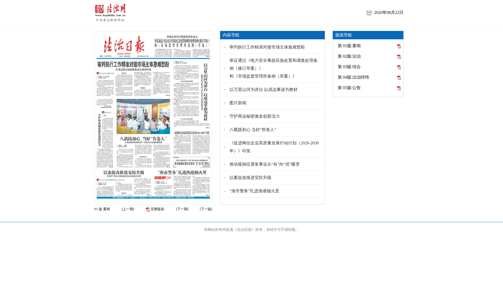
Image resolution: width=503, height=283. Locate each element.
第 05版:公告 (349, 87)
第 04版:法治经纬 (353, 77)
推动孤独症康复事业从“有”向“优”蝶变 (264, 164)
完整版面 (157, 209)
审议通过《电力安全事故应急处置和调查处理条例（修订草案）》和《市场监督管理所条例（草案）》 (273, 68)
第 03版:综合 (349, 66)
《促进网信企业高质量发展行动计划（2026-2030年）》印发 (274, 147)
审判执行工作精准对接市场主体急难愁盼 (267, 47)
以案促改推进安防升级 (250, 177)
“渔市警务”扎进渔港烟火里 (254, 191)
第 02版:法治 (349, 56)
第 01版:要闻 (349, 45)
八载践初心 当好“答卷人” (252, 129)
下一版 (206, 209)
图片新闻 (237, 103)
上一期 (128, 209)
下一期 (182, 209)
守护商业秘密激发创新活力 (254, 116)
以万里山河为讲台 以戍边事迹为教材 (263, 89)
